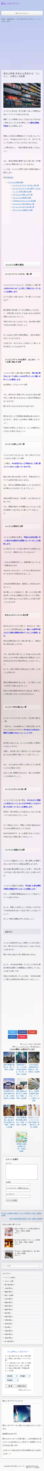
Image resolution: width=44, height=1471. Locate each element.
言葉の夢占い (9, 1338)
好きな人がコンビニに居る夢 (24, 201)
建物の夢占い (11, 19)
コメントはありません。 (22, 1047)
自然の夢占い (9, 1324)
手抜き (31, 1044)
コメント (9, 1163)
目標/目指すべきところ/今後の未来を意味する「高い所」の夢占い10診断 (21, 1069)
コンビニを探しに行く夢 (23, 194)
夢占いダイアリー (10, 3)
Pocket (22, 1037)
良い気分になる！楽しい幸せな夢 (20, 1356)
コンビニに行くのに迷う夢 (23, 207)
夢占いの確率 (9, 1295)
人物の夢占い (9, 1288)
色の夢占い (8, 1327)
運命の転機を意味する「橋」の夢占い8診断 (9, 1067)
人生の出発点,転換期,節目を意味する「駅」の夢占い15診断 (33, 1068)
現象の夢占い (9, 1316)
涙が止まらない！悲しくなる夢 (19, 1365)
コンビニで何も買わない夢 (23, 204)
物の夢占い (8, 1313)
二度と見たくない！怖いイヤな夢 (20, 1363)
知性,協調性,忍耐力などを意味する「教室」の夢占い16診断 (21, 1094)
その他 (11, 1371)
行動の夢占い (9, 1331)
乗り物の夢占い (10, 1285)
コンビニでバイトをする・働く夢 (26, 185)
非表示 (10, 177)
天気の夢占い (9, 1299)
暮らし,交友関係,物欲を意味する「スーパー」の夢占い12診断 (33, 1096)
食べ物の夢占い (10, 1341)
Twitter (12, 1032)
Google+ (32, 1032)
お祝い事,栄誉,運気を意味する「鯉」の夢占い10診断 (25, 1218)
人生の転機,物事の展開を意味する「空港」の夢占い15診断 (21, 1121)
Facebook (22, 1032)
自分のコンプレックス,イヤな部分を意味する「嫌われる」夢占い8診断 (33, 1122)
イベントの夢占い (10, 1277)
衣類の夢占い (9, 1334)
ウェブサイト (10, 1194)
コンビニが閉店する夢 (22, 198)
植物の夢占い (9, 1309)
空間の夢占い (9, 1320)
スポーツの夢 (9, 1281)
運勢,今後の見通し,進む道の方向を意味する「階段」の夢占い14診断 (9, 1122)
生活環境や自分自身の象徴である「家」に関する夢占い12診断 (9, 1094)
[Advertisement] (22, 46)
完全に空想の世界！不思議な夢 (19, 1368)
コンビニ (25, 1044)
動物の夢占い (9, 1292)
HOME (3, 19)
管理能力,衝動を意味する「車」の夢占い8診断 (21, 1147)
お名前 (8, 1182)
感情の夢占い (9, 1306)
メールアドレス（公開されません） (18, 1188)
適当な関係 (37, 1044)
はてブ (12, 1037)
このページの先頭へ (34, 1467)
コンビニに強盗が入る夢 (23, 210)
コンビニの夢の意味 (15, 182)
